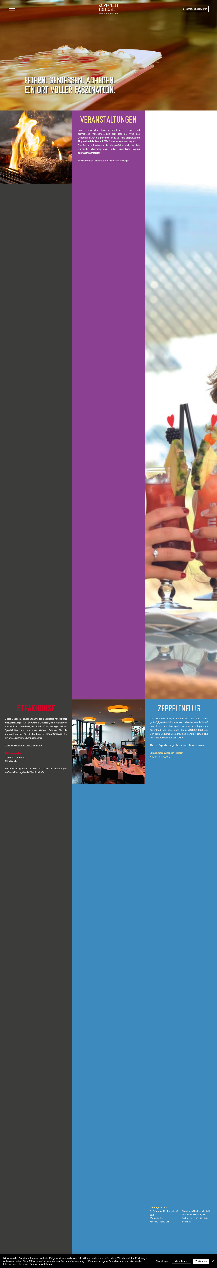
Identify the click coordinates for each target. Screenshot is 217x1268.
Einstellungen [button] (162, 1261)
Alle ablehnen (181, 1261)
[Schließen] (213, 1261)
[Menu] (11, 8)
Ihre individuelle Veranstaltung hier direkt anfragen (103, 160)
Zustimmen (201, 1261)
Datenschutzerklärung (41, 1264)
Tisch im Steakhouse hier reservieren (23, 745)
